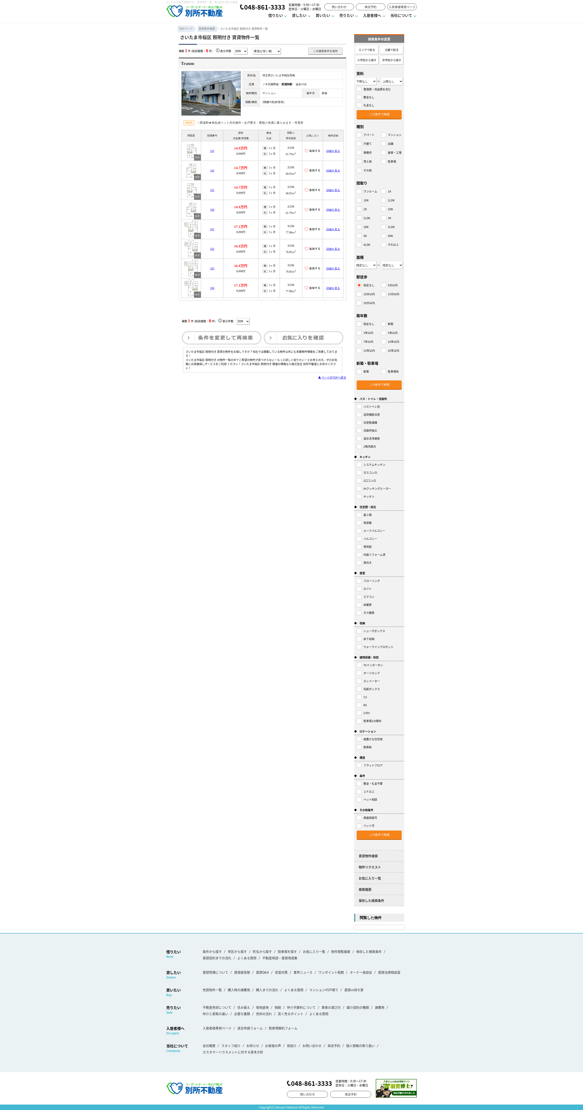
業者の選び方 (331, 1007)
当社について (401, 15)
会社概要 (209, 1045)
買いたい (323, 15)
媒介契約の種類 (358, 1007)
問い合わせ (339, 7)
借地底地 (262, 1007)
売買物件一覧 (212, 990)
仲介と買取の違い (215, 1014)
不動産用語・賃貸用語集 (279, 958)
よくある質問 (246, 958)
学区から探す (237, 951)
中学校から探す (391, 60)
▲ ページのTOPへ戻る (332, 377)
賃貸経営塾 (242, 972)
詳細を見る (333, 151)
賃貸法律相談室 (389, 972)
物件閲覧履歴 (340, 951)
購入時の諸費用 (239, 990)
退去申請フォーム (250, 1028)
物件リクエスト (370, 867)
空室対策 (281, 972)
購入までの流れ (267, 990)
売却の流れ (264, 1014)
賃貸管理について (215, 972)
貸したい (299, 15)
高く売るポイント (290, 1014)
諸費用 (379, 1007)
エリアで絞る (367, 50)
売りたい (346, 15)
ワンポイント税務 (331, 972)
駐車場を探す (287, 951)
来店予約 (370, 7)
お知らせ (252, 1045)
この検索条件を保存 (325, 51)
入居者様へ (372, 15)
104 (212, 209)
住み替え (243, 1007)
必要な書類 (242, 1014)
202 (212, 249)
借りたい (275, 15)
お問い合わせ (312, 1045)
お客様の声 (273, 1045)
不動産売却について (217, 1007)
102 (212, 170)
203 (212, 268)
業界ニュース (303, 972)
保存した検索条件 (371, 900)
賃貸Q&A (262, 972)
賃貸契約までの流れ (217, 958)
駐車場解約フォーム (283, 1028)
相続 (278, 1007)
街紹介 (292, 1045)
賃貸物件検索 (368, 856)
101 (212, 151)
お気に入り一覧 (370, 878)
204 (212, 288)
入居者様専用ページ (402, 7)
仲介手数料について (301, 1007)
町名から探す (262, 951)
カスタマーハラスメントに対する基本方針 (233, 1052)
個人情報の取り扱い (360, 1045)
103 (212, 190)
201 (212, 229)
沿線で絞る (392, 50)
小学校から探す (366, 60)
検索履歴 (365, 889)
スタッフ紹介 (230, 1045)
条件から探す (212, 951)
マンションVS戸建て (323, 990)
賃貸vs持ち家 (353, 990)
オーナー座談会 (361, 972)
